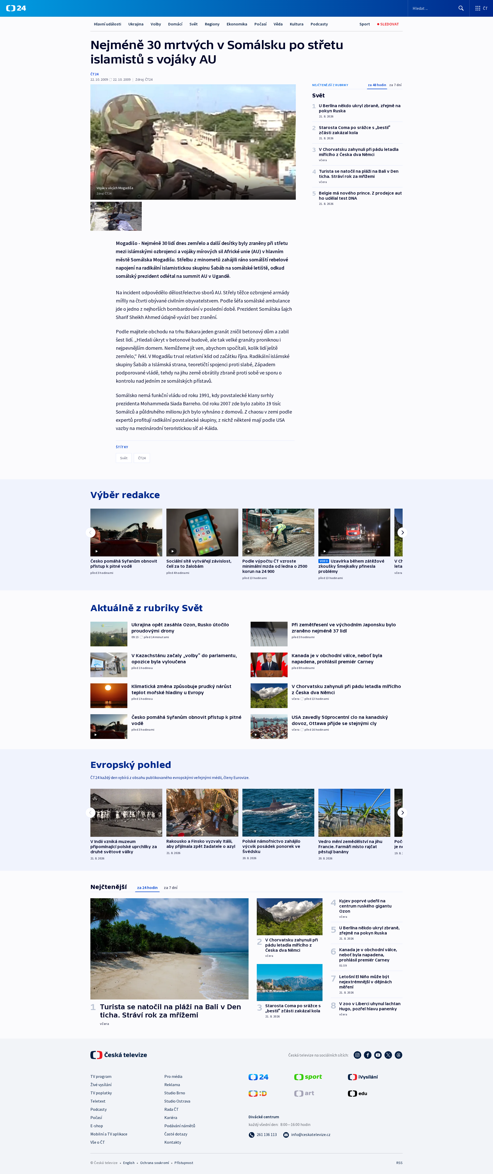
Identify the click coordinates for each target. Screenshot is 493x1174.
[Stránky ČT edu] (357, 1093)
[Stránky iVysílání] (363, 1076)
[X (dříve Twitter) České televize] (388, 1055)
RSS (399, 1162)
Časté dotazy (175, 1133)
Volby (156, 23)
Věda (278, 23)
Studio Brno (174, 1092)
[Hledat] (461, 8)
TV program (100, 1076)
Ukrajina (136, 23)
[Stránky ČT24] (258, 1076)
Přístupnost (184, 1162)
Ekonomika (237, 23)
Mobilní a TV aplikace (108, 1133)
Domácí (175, 23)
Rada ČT (171, 1109)
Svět (193, 23)
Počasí (260, 23)
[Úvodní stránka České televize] (119, 1055)
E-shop (96, 1125)
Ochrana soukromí (154, 1162)
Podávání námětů (179, 1125)
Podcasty (319, 23)
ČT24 (94, 74)
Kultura (297, 23)
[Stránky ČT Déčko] (258, 1093)
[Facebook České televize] (368, 1055)
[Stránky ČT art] (304, 1093)
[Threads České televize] (398, 1055)
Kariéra (170, 1117)
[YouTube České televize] (378, 1055)
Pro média (173, 1076)
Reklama (172, 1084)
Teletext (98, 1101)
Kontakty (172, 1142)
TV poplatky (101, 1092)
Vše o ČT (97, 1142)
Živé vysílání (100, 1084)
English (128, 1162)
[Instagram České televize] (357, 1055)
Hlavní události (107, 23)
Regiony (212, 23)
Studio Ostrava (177, 1101)
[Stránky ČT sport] (308, 1076)
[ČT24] (16, 8)
